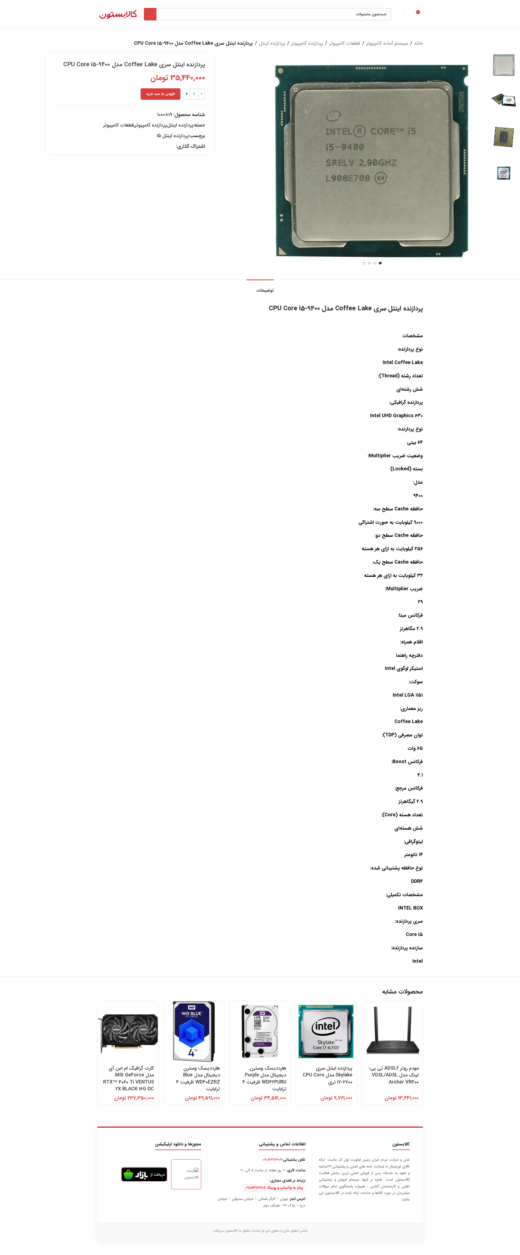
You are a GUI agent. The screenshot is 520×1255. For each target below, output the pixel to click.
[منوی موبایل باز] (399, 14)
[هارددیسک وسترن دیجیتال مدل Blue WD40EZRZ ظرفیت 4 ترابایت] (194, 1031)
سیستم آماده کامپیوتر (387, 43)
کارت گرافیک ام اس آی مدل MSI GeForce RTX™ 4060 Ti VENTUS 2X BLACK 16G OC (128, 1078)
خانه (418, 43)
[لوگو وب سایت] (117, 14)
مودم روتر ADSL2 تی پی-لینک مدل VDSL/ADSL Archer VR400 (393, 1075)
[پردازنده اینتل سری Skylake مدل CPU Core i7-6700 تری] (326, 1031)
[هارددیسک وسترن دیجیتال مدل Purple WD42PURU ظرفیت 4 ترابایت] (260, 1031)
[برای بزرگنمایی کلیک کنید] (469, 257)
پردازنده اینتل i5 (172, 136)
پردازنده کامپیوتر (307, 43)
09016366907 (272, 1160)
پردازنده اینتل (272, 43)
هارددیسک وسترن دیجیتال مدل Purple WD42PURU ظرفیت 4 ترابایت (264, 1078)
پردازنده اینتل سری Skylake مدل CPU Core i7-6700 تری (327, 1075)
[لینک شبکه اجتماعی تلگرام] (166, 146)
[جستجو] (150, 14)
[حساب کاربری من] (409, 14)
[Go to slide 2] (374, 263)
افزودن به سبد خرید (160, 94)
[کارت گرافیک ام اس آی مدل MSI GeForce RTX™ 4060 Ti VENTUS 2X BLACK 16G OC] (127, 1031)
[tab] (260, 287)
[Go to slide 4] (363, 263)
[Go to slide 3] (369, 263)
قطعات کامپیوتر (344, 43)
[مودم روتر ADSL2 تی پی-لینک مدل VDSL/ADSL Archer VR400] (392, 1031)
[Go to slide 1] (380, 263)
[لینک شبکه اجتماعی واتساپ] (173, 146)
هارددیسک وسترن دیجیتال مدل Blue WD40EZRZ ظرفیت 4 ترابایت (198, 1078)
